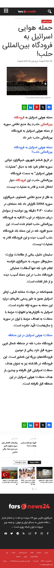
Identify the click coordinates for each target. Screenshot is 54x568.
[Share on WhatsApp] (24, 107)
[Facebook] (48, 534)
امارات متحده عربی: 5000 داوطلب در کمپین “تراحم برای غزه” (28, 482)
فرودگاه (20, 180)
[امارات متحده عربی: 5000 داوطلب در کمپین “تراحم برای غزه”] (27, 473)
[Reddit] (30, 534)
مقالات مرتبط (34, 462)
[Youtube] (6, 534)
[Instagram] (42, 534)
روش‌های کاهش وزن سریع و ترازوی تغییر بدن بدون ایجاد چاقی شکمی (9, 447)
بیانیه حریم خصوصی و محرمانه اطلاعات (20, 561)
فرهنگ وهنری (34, 556)
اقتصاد (31, 552)
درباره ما (5, 561)
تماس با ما (35, 561)
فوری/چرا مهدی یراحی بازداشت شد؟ (28, 444)
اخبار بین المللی (44, 18)
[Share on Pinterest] (36, 107)
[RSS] (24, 534)
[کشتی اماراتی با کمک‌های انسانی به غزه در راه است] (44, 473)
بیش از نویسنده (20, 462)
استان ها (18, 556)
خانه (51, 18)
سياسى (46, 552)
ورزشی (25, 556)
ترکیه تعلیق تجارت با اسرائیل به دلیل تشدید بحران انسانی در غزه (10, 482)
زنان (7, 552)
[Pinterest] (36, 534)
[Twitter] (12, 534)
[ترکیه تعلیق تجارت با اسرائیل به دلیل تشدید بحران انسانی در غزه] (10, 473)
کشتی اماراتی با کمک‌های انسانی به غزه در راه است (45, 481)
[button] (48, 11)
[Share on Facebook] (49, 107)
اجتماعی (39, 552)
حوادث (13, 552)
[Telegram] (18, 534)
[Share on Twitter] (43, 107)
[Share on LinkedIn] (30, 107)
